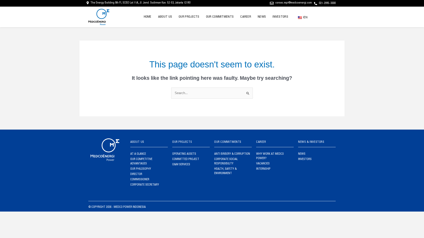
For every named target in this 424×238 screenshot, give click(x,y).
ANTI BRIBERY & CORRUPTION (232, 154)
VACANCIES (263, 163)
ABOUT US (165, 17)
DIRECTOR (136, 174)
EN (304, 17)
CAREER (245, 17)
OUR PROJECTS (189, 17)
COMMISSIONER (139, 179)
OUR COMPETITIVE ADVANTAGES (141, 161)
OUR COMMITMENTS (220, 17)
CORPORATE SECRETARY (144, 185)
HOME (147, 17)
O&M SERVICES (181, 164)
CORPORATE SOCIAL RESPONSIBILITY (226, 161)
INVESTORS (280, 17)
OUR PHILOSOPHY (140, 169)
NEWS (262, 17)
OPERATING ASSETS (184, 154)
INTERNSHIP (263, 169)
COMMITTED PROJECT (185, 159)
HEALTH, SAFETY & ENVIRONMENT (225, 171)
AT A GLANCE (138, 154)
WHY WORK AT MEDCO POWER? (270, 156)
